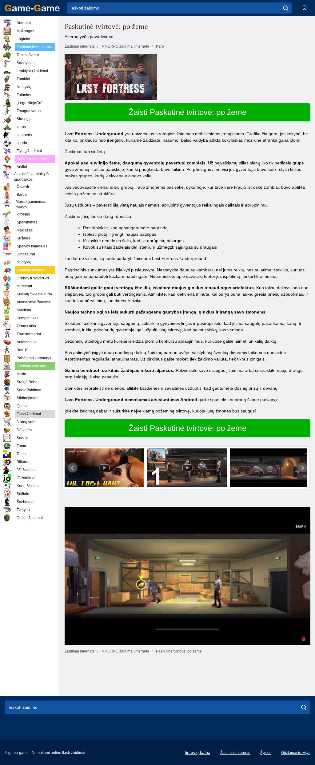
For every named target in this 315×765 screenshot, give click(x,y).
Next (302, 468)
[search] (285, 8)
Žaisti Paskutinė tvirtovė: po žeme (187, 112)
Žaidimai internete (235, 753)
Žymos (265, 753)
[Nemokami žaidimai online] (32, 8)
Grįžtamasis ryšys (295, 753)
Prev (73, 468)
